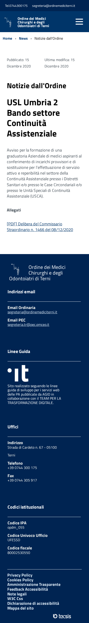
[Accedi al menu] (79, 21)
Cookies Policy (20, 580)
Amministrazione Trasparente (33, 584)
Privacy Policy (19, 575)
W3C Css (15, 598)
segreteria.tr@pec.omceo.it (28, 324)
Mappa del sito (20, 608)
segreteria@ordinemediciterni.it (32, 312)
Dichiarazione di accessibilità (33, 603)
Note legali (17, 594)
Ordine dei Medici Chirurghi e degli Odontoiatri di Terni (33, 22)
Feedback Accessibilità (27, 589)
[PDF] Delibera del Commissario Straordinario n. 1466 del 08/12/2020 (40, 227)
